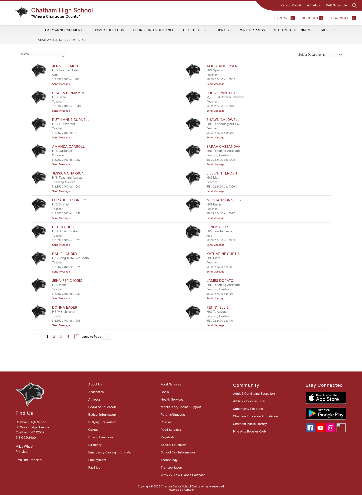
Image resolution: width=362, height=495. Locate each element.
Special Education (173, 445)
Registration (169, 437)
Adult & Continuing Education (254, 393)
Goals (165, 392)
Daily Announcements (64, 30)
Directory (95, 445)
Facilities (94, 467)
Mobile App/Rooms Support (181, 407)
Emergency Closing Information (110, 452)
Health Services (172, 399)
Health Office (195, 30)
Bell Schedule (336, 5)
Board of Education (102, 407)
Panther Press (252, 30)
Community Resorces (248, 409)
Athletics (313, 5)
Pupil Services (171, 430)
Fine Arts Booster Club (249, 431)
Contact (93, 430)
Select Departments (311, 54)
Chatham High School (54, 39)
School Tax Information (178, 452)
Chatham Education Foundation (255, 416)
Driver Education (109, 30)
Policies (166, 422)
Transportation (171, 467)
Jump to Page (91, 336)
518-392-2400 (26, 437)
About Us (95, 384)
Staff (82, 39)
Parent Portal (291, 5)
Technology (169, 460)
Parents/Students (173, 414)
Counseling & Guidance (153, 30)
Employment (97, 460)
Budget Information (102, 414)
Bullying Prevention (102, 422)
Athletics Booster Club (249, 401)
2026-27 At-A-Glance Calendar (183, 475)
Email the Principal (29, 460)
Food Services (171, 384)
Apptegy (189, 489)
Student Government (293, 30)
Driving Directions (101, 437)
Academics (96, 392)
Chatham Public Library (250, 424)
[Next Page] (76, 336)
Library (223, 30)
